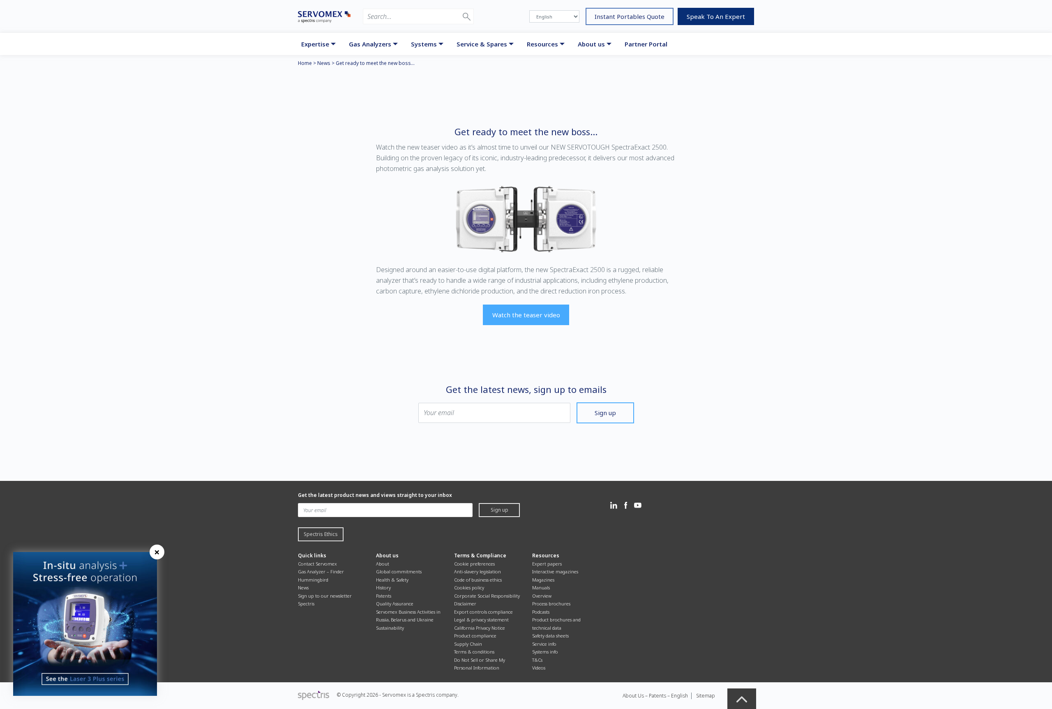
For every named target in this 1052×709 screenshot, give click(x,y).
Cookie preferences (474, 564)
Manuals (541, 587)
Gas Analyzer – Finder (321, 571)
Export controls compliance (483, 612)
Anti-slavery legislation (477, 571)
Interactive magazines (555, 571)
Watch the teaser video (526, 315)
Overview (541, 596)
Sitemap (705, 695)
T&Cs (537, 660)
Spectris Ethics (321, 534)
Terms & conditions (474, 652)
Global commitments (399, 571)
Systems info (545, 652)
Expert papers (547, 564)
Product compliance (475, 636)
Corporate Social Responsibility (487, 596)
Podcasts (540, 612)
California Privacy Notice (479, 628)
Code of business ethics (478, 580)
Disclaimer (465, 603)
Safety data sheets (550, 636)
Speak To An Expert (716, 16)
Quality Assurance (394, 603)
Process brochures (551, 603)
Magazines (543, 580)
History (383, 587)
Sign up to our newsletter (325, 596)
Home (305, 63)
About (382, 564)
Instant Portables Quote (629, 16)
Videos (538, 668)
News (323, 63)
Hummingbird (313, 580)
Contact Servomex (317, 564)
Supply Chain (468, 644)
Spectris (306, 603)
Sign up (605, 413)
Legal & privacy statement (481, 620)
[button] (466, 16)
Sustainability (390, 628)
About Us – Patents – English (655, 695)
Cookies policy (469, 587)
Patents (383, 596)
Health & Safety (392, 580)
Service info (544, 644)
